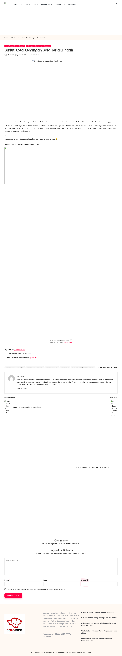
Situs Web (84, 580)
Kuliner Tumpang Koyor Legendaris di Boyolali (97, 612)
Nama (7, 580)
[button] (22, 388)
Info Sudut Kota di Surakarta (34, 367)
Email (46, 580)
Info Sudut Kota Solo (51, 367)
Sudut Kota (38, 46)
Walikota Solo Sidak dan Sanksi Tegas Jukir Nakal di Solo (99, 632)
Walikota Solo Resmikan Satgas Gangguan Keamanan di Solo (96, 640)
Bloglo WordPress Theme (81, 652)
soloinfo (21, 376)
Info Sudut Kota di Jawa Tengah (14, 367)
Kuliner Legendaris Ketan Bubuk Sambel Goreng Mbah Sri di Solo (98, 624)
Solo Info (21, 46)
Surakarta (47, 46)
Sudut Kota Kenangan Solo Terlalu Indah (83, 367)
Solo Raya (30, 46)
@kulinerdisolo (68, 342)
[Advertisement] (61, 21)
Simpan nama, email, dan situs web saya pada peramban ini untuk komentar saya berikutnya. (37, 589)
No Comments (34, 55)
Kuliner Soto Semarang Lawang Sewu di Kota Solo (99, 618)
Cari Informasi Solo (11, 46)
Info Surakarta (65, 367)
